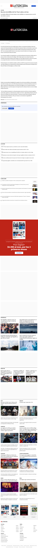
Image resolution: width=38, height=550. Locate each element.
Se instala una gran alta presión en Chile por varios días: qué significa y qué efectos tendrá (9, 337)
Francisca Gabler (5, 18)
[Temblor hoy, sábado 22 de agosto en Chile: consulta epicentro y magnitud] (35, 181)
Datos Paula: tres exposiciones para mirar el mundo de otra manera (27, 499)
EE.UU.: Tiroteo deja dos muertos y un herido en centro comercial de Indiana (14, 146)
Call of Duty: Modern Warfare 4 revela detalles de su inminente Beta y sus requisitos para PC (9, 475)
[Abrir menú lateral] (1, 6)
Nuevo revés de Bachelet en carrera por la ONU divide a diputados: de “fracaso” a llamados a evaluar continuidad (16, 197)
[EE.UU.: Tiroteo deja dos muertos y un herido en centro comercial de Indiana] (9, 487)
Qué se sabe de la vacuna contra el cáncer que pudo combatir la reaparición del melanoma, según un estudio (28, 337)
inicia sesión (4, 108)
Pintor (5, 99)
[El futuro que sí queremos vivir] (28, 411)
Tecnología (3, 453)
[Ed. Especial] (33, 515)
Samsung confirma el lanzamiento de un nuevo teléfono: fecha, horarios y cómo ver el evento (9, 471)
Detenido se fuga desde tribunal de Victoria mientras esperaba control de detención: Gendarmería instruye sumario (17, 189)
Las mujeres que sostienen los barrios (28, 479)
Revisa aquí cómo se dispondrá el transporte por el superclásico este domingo (6, 372)
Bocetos (13, 99)
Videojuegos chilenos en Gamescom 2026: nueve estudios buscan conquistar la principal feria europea (9, 456)
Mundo (2, 478)
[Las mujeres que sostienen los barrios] (28, 487)
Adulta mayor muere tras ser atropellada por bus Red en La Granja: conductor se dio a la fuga (17, 152)
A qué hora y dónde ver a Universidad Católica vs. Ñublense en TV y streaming (18, 372)
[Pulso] (14, 515)
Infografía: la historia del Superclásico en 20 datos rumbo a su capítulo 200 (28, 445)
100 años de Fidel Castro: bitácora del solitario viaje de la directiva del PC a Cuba (14, 149)
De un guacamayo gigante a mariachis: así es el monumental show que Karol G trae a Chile (16, 160)
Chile (2, 400)
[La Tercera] (5, 515)
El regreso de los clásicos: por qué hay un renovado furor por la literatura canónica (14, 200)
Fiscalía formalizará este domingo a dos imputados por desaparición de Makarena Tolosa (9, 423)
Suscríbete (11, 108)
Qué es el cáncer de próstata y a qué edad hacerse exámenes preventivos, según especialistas (16, 192)
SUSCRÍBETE (19, 253)
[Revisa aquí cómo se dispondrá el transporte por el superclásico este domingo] (6, 379)
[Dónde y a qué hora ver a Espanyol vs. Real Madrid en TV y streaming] (31, 379)
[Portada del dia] (19, 238)
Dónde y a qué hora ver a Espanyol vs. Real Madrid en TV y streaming (31, 372)
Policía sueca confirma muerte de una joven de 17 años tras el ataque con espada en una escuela (9, 499)
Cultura (2, 10)
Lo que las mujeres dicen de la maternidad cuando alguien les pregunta (28, 494)
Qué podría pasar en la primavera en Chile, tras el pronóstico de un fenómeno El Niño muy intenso (28, 321)
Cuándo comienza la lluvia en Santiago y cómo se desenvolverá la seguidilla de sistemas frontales (9, 445)
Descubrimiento (9, 99)
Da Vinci (16, 99)
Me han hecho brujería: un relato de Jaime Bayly (28, 474)
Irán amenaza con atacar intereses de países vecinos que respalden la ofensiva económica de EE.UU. (18, 155)
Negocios (21, 400)
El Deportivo (22, 426)
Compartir (3, 43)
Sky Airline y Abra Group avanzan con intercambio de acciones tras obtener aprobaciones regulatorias (28, 419)
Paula (21, 478)
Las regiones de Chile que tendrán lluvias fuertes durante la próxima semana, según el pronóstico (8, 429)
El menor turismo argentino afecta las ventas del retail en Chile (28, 423)
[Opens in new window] (24, 515)
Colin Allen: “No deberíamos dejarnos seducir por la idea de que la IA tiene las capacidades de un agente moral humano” (9, 449)
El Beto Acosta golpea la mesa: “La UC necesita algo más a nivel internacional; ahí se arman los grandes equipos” (28, 449)
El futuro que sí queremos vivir (26, 402)
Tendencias (3, 426)
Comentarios (8, 43)
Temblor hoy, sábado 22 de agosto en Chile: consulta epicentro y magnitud (13, 180)
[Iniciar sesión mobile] (36, 6)
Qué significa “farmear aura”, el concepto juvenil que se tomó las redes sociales (8, 321)
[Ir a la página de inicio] (19, 6)
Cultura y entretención (24, 453)
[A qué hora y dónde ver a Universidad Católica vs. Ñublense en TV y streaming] (19, 379)
